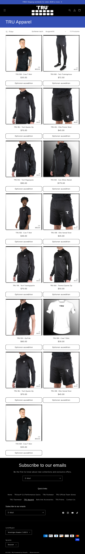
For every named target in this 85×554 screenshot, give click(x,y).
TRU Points (60, 500)
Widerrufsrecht (34, 552)
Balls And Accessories (44, 500)
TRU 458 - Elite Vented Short (61, 233)
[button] (4, 10)
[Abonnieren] (59, 478)
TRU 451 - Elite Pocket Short (61, 127)
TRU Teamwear (16, 500)
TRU (12, 552)
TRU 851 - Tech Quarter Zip (24, 127)
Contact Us (70, 500)
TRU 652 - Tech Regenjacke (24, 180)
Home (10, 495)
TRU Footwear (48, 495)
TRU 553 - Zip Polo (24, 338)
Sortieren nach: (37, 31)
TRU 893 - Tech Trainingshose (61, 74)
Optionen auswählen (24, 83)
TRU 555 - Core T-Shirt (24, 233)
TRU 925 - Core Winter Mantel (61, 180)
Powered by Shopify (21, 552)
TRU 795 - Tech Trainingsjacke (24, 285)
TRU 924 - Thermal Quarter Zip (61, 285)
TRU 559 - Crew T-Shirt (24, 74)
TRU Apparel (29, 500)
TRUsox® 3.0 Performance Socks (27, 495)
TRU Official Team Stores (66, 495)
